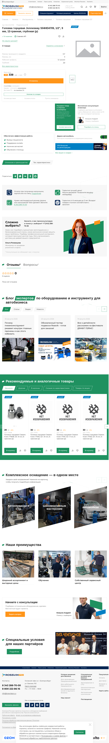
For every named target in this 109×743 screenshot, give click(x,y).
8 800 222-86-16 (11, 688)
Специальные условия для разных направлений (86, 677)
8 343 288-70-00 (11, 685)
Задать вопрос (15, 614)
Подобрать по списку (91, 127)
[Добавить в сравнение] (63, 36)
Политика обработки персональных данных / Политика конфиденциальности (20, 721)
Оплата (102, 678)
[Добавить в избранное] (59, 36)
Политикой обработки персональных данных (38, 738)
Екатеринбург (9, 1)
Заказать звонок (12, 705)
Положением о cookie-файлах (53, 736)
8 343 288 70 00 (54, 6)
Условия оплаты (29, 98)
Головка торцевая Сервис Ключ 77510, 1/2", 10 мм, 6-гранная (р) (41, 437)
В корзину (33, 81)
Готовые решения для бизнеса (68, 675)
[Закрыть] (90, 724)
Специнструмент (47, 13)
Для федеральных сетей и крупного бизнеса (68, 691)
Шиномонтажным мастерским (88, 688)
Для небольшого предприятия (67, 685)
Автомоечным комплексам (86, 693)
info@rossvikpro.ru (9, 693)
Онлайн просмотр (65, 127)
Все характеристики (10, 66)
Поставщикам (86, 699)
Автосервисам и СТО (87, 684)
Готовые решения (64, 13)
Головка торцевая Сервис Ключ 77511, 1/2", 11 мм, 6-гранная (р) (67, 437)
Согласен (80, 732)
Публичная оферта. (8, 715)
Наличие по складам (34, 94)
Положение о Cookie (9, 718)
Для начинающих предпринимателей (69, 680)
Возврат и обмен (103, 685)
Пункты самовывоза (51, 98)
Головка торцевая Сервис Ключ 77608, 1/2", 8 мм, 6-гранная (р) (15, 437)
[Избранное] (90, 7)
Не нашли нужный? (10, 41)
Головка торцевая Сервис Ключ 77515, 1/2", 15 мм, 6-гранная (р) (93, 437)
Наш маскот (65, 698)
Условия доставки (10, 98)
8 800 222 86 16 (54, 8)
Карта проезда (30, 686)
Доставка (102, 681)
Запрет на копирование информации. (28, 715)
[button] (105, 13)
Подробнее (36, 193)
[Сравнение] (86, 7)
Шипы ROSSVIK (80, 13)
